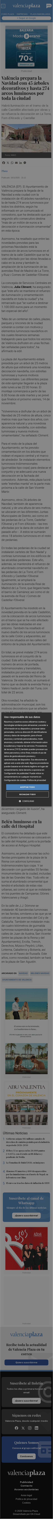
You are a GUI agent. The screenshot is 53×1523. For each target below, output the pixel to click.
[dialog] (26, 759)
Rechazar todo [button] (27, 794)
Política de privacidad (36, 780)
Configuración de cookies (15, 780)
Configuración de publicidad (16, 773)
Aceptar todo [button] (27, 787)
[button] (26, 801)
